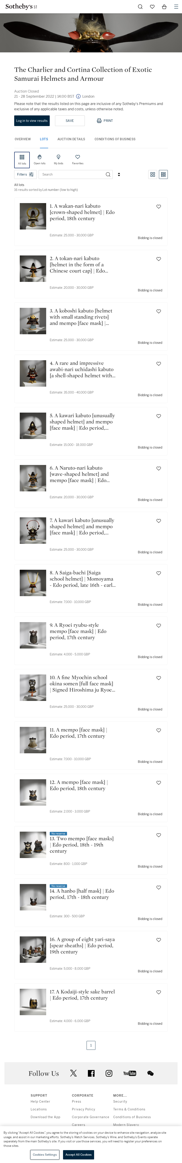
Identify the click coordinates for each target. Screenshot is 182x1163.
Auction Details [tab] (71, 139)
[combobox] (71, 174)
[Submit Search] (140, 6)
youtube (129, 1073)
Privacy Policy (83, 1109)
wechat (150, 1073)
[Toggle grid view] (152, 174)
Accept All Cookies (78, 1155)
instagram (109, 1073)
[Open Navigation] (176, 6)
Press (76, 1102)
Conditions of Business (132, 1117)
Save (70, 121)
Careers (78, 1125)
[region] (91, 1144)
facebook (91, 1073)
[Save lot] (158, 206)
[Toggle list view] (163, 174)
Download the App (45, 1117)
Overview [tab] (23, 139)
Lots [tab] (44, 139)
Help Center (40, 1102)
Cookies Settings (45, 1155)
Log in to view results (32, 121)
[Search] (108, 174)
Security (120, 1102)
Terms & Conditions (129, 1109)
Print (108, 121)
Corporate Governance (90, 1117)
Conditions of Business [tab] (115, 139)
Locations (39, 1109)
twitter (73, 1073)
